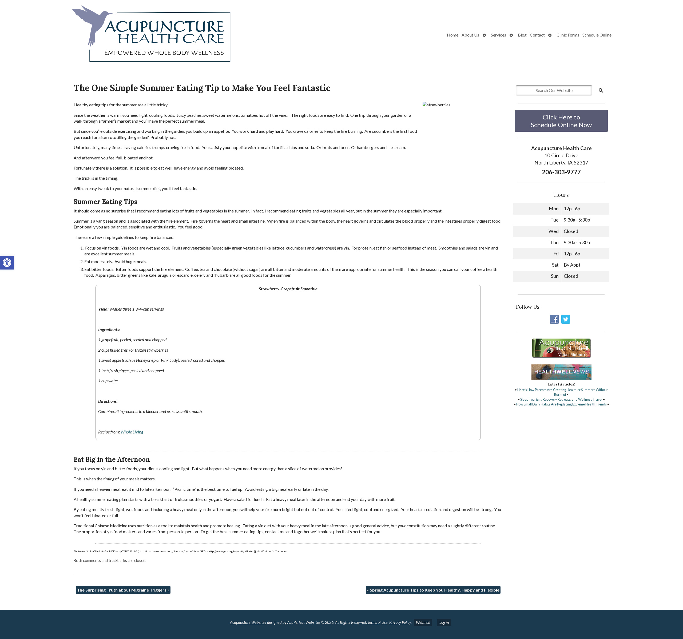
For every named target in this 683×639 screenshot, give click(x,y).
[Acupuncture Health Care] (121, 35)
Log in (444, 622)
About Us (470, 34)
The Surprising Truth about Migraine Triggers (123, 589)
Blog (522, 34)
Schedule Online (596, 34)
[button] (7, 263)
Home (452, 34)
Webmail (423, 622)
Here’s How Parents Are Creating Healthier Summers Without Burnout (562, 392)
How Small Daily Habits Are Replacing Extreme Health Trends (561, 404)
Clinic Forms (568, 34)
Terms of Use (378, 622)
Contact (537, 34)
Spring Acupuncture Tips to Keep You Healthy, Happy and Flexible (433, 589)
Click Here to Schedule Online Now (561, 120)
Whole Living (132, 431)
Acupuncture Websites (248, 622)
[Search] (600, 90)
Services (498, 34)
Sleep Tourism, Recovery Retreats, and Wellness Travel (561, 399)
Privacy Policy (400, 622)
